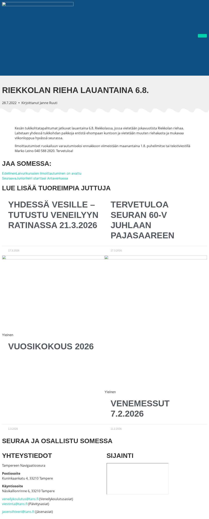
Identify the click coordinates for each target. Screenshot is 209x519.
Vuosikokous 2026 (51, 346)
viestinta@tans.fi (14, 504)
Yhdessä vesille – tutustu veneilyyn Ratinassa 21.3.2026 (53, 215)
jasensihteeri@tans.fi (18, 511)
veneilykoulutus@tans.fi (20, 499)
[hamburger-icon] (202, 36)
